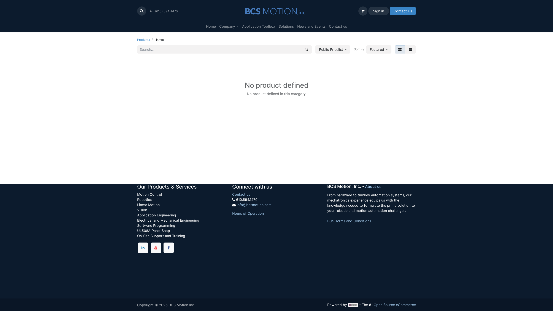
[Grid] (400, 49)
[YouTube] (156, 248)
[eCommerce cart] (362, 11)
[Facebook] (169, 248)
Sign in (378, 11)
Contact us (241, 194)
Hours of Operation (248, 213)
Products (143, 39)
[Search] (306, 49)
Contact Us (403, 11)
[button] (141, 11)
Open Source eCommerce (395, 305)
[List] (410, 49)
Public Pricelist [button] (331, 49)
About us (373, 186)
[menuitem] (211, 26)
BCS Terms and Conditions (349, 221)
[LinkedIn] (143, 248)
